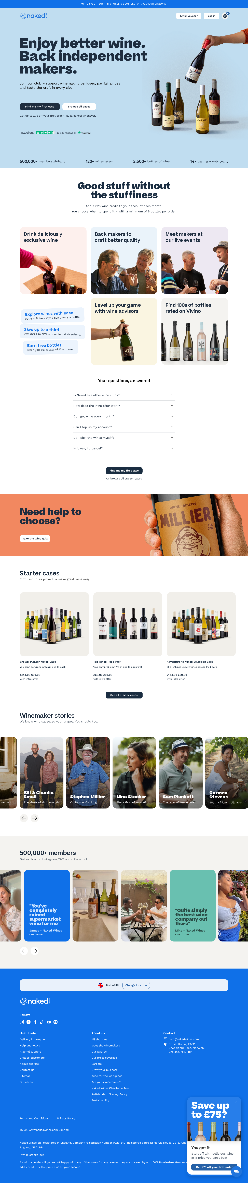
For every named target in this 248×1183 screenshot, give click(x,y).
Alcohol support (30, 1051)
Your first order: (110, 4)
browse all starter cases (126, 478)
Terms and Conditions (34, 1118)
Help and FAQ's (30, 1045)
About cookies (29, 1063)
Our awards (99, 1051)
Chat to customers (32, 1057)
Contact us (27, 1069)
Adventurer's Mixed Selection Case (190, 661)
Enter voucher (189, 15)
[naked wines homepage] (33, 16)
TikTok (62, 859)
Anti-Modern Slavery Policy (109, 1094)
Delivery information (33, 1039)
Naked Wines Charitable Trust (111, 1088)
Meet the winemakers (105, 1045)
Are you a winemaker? (106, 1082)
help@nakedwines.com (184, 1039)
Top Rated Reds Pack (107, 661)
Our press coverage (104, 1057)
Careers (96, 1063)
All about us (99, 1039)
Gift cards (26, 1082)
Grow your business (104, 1069)
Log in (211, 15)
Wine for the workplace (106, 1076)
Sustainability (100, 1100)
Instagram (49, 859)
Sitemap (25, 1076)
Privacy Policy (66, 1118)
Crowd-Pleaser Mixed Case (38, 661)
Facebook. (81, 859)
